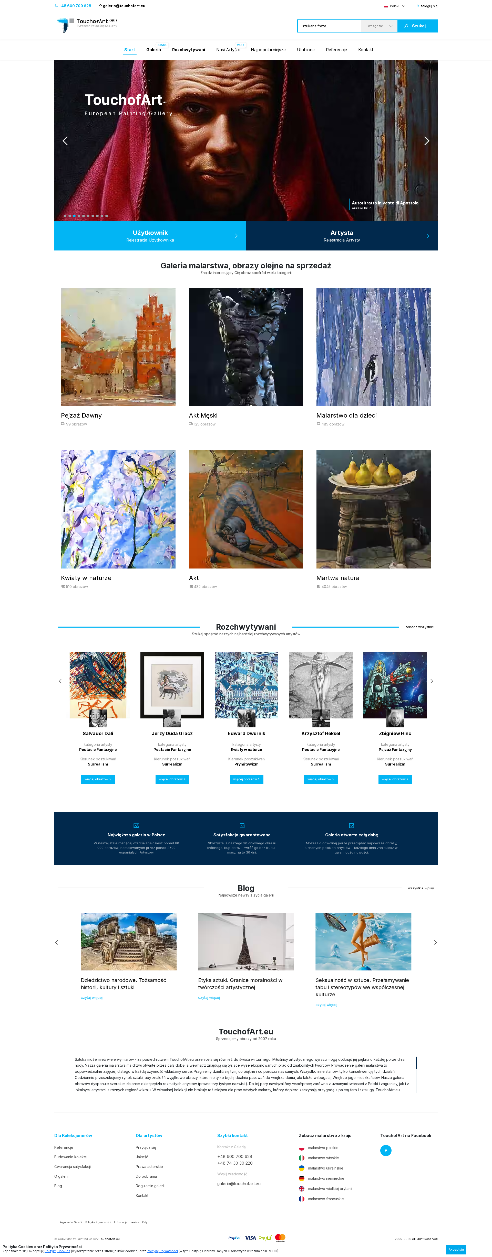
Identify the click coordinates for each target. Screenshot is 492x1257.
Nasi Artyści (228, 49)
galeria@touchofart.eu (124, 6)
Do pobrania (146, 1176)
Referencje (336, 49)
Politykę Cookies (57, 1251)
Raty (145, 1222)
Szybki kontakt (232, 1135)
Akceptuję (456, 1249)
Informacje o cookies (126, 1222)
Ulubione (306, 49)
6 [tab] (88, 216)
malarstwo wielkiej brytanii (330, 1188)
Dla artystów (149, 1135)
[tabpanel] (246, 140)
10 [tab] (106, 216)
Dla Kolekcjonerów (73, 1135)
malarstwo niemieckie (326, 1178)
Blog (58, 1186)
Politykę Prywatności (162, 1251)
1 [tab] (65, 216)
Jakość (142, 1157)
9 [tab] (102, 216)
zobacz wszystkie (419, 627)
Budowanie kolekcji (70, 1157)
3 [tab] (74, 216)
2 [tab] (69, 216)
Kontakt (365, 49)
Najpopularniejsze (268, 49)
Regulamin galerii (150, 1186)
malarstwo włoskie (323, 1158)
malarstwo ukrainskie (325, 1168)
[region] (246, 1074)
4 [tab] (79, 216)
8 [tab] (97, 216)
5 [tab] (83, 216)
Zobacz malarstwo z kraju (325, 1135)
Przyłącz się (146, 1147)
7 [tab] (92, 216)
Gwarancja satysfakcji (72, 1166)
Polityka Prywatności (98, 1222)
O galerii (61, 1176)
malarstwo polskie (323, 1147)
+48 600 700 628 (74, 6)
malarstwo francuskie (326, 1199)
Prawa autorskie (149, 1166)
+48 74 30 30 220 (235, 1163)
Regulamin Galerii (70, 1222)
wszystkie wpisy (421, 888)
